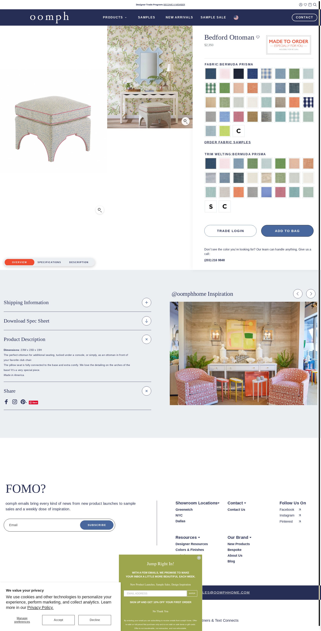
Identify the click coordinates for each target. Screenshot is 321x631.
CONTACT (304, 17)
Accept (58, 620)
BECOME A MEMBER (174, 4)
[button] (257, 37)
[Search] (314, 4)
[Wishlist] (305, 4)
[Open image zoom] (185, 121)
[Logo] (49, 17)
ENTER (192, 588)
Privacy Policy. (40, 607)
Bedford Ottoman (229, 37)
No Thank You (160, 606)
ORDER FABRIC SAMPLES (227, 142)
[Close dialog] (199, 553)
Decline (95, 620)
